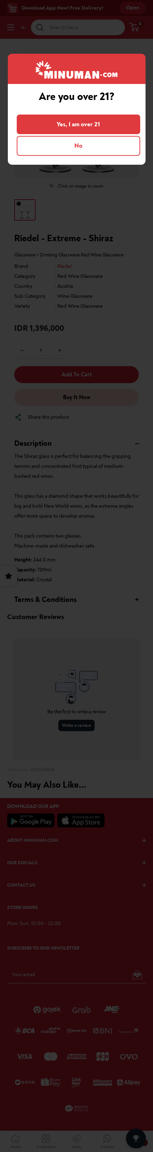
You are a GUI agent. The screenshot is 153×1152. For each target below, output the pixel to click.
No (78, 145)
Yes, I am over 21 (78, 124)
